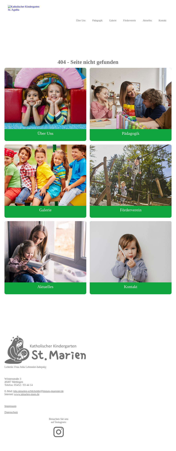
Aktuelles (147, 20)
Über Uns (80, 20)
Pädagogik (97, 20)
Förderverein (129, 20)
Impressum (10, 406)
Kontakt (162, 20)
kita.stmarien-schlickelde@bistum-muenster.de (38, 391)
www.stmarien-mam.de (26, 394)
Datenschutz (11, 412)
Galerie (112, 20)
